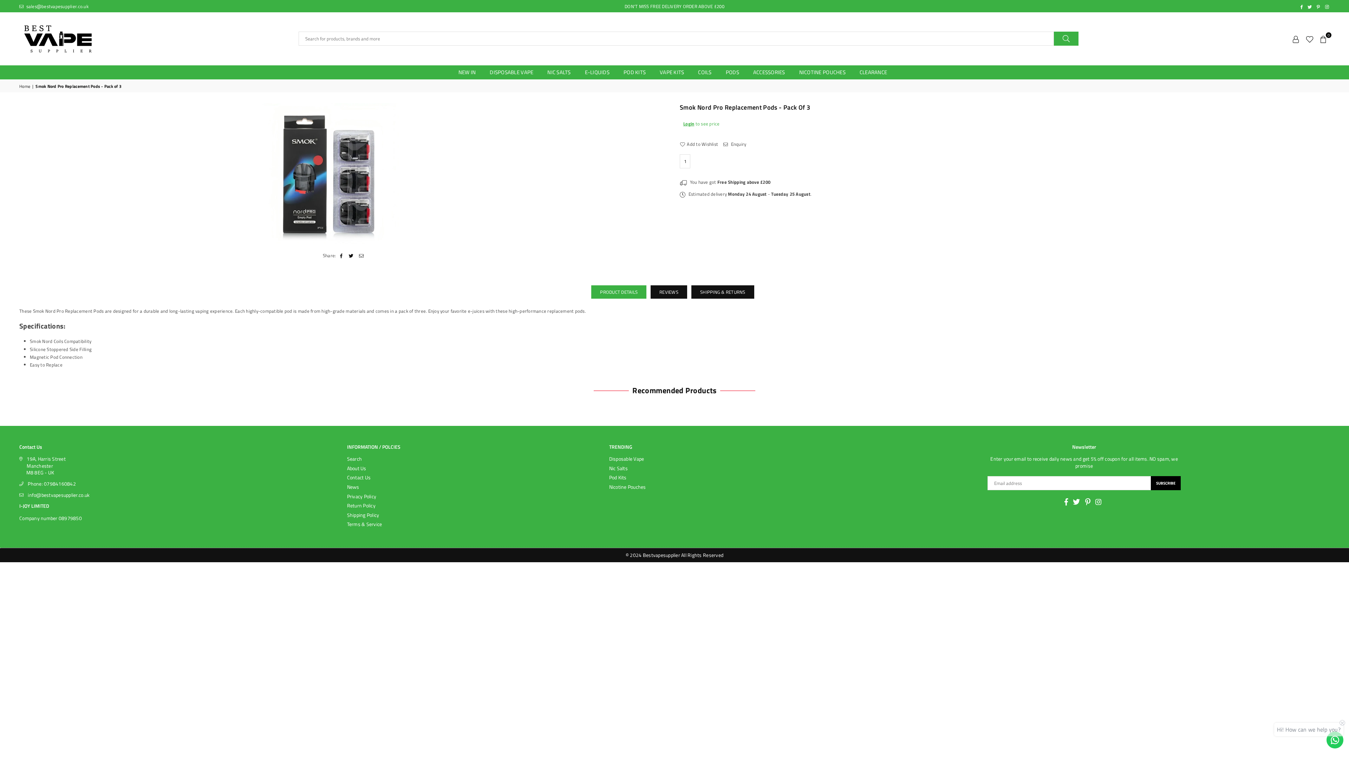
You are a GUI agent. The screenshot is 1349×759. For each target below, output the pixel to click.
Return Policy (361, 505)
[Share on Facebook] (341, 255)
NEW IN (467, 72)
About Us (356, 468)
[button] (1323, 38)
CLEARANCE (873, 72)
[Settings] (1296, 38)
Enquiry (738, 144)
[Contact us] (1335, 740)
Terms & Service (364, 524)
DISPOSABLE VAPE (511, 72)
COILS (704, 72)
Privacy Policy (362, 496)
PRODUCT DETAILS (619, 292)
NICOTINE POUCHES (822, 72)
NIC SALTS (559, 72)
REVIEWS (668, 292)
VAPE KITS (672, 72)
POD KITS (635, 72)
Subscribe (1165, 483)
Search (354, 458)
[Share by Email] (361, 255)
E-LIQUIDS (597, 72)
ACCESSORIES (769, 72)
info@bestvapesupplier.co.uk (59, 495)
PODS (732, 72)
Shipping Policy (363, 515)
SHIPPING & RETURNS (722, 292)
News (353, 487)
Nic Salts (618, 468)
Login (688, 123)
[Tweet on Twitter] (351, 255)
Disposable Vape (626, 458)
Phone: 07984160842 (52, 483)
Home (24, 87)
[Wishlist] (1310, 38)
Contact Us (359, 477)
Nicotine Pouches (627, 487)
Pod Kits (618, 477)
